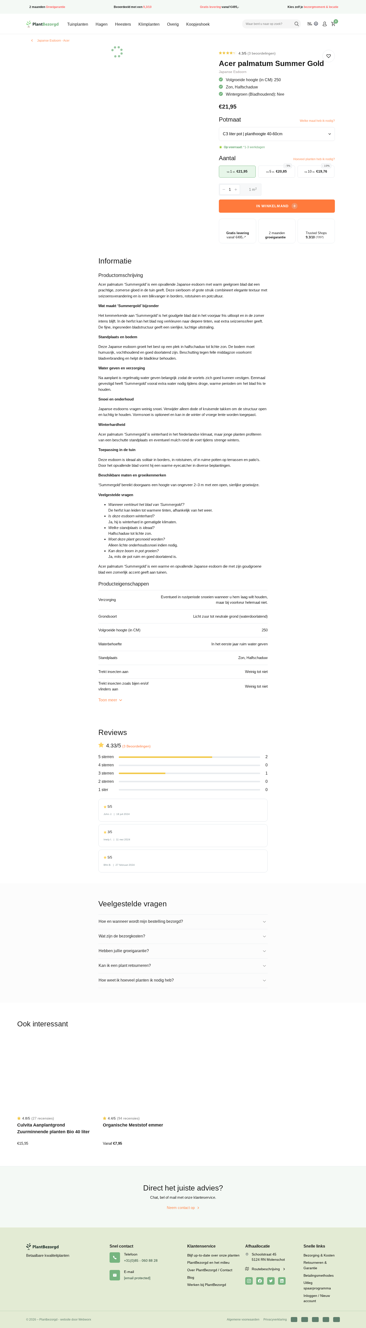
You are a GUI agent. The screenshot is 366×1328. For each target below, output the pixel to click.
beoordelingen (261, 53)
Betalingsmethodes (319, 1275)
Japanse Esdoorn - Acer (53, 40)
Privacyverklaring (275, 1319)
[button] (328, 56)
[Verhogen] (236, 190)
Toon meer (108, 700)
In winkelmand (272, 206)
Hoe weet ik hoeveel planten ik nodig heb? (136, 980)
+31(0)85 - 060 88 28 (141, 1260)
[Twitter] (271, 1281)
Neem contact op (181, 1207)
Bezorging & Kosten (319, 1255)
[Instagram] (249, 1281)
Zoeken (296, 23)
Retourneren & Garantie (315, 1265)
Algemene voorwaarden (243, 1319)
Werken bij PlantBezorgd (206, 1285)
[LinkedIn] (282, 1281)
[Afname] (224, 190)
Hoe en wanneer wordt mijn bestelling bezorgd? (141, 921)
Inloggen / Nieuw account (317, 1298)
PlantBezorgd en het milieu (208, 1262)
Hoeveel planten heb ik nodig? (314, 159)
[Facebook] (260, 1281)
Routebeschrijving (266, 1269)
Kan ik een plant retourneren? (125, 965)
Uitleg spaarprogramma (317, 1285)
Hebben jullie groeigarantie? (124, 951)
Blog (190, 1277)
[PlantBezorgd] (42, 23)
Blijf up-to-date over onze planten (213, 1255)
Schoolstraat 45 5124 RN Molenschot (268, 1257)
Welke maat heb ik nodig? (317, 121)
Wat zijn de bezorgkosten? (122, 936)
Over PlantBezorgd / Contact (209, 1270)
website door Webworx (75, 1319)
